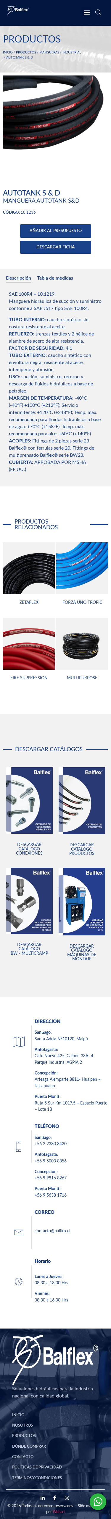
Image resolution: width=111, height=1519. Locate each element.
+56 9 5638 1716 (51, 1195)
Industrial (71, 52)
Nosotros (22, 1425)
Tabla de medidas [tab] (55, 278)
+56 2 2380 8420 (51, 1144)
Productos (26, 52)
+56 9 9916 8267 (51, 1178)
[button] (87, 12)
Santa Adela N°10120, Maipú (61, 1039)
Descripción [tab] (18, 278)
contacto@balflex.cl (52, 1231)
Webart (59, 1512)
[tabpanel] (55, 384)
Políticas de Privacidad (37, 1467)
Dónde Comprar (29, 1446)
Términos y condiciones (37, 1478)
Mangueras (49, 52)
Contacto (22, 1457)
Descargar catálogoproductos (81, 849)
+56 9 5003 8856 (51, 1161)
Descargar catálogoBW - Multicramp (29, 949)
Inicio (8, 52)
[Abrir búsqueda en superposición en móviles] (98, 14)
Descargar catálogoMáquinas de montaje (81, 952)
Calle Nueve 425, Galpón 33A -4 (64, 1056)
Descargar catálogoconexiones (29, 848)
